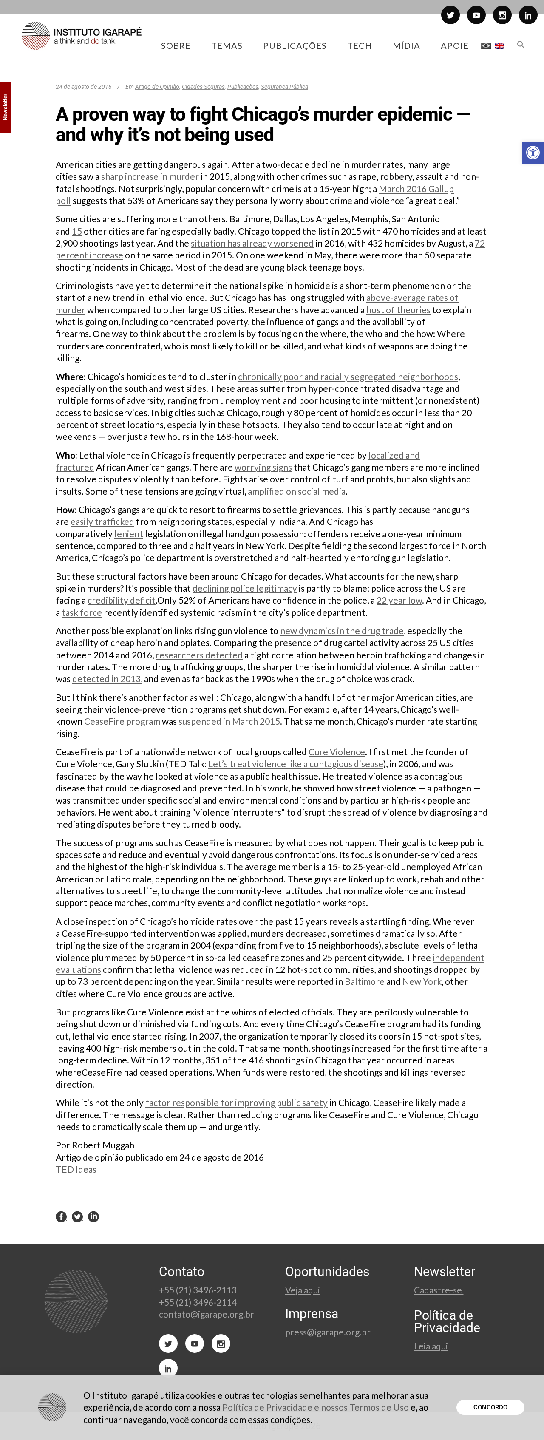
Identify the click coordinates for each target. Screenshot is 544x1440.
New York (422, 981)
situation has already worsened (252, 243)
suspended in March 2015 (229, 721)
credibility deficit (122, 600)
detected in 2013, (107, 678)
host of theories (398, 309)
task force (82, 612)
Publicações (242, 86)
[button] (533, 153)
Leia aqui (431, 1346)
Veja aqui (302, 1289)
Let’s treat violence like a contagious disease (295, 763)
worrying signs (263, 467)
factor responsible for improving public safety (236, 1102)
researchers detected (199, 654)
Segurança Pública (284, 86)
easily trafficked (102, 521)
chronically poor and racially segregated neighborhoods (348, 376)
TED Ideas (76, 1169)
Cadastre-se (439, 1289)
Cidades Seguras (203, 86)
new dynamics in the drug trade (342, 630)
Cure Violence (337, 751)
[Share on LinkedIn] (93, 1216)
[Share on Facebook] (61, 1216)
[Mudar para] (486, 45)
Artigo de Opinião (157, 86)
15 (77, 231)
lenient (128, 533)
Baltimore (365, 981)
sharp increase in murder (150, 176)
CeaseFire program (122, 721)
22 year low (399, 600)
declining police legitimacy (245, 588)
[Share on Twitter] (77, 1216)
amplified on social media (297, 491)
